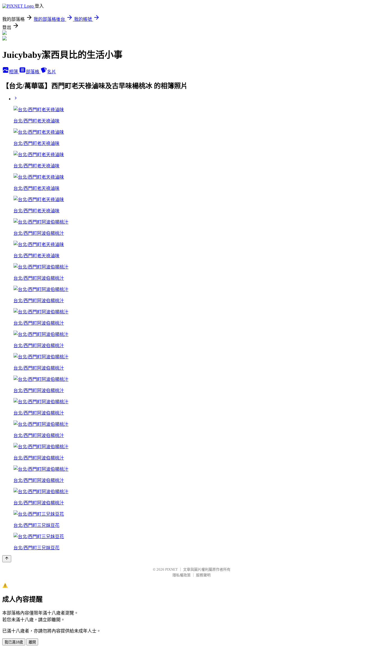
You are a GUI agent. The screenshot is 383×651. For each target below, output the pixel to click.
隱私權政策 (181, 575)
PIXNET (171, 569)
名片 (51, 71)
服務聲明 (203, 575)
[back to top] (6, 558)
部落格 (33, 71)
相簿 (14, 71)
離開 (32, 642)
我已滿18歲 (13, 642)
